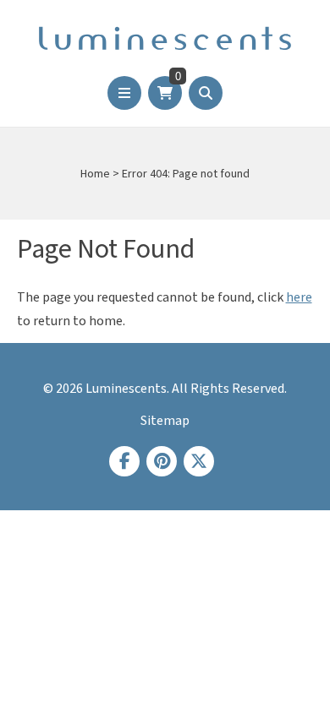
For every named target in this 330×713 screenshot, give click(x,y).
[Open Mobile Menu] (124, 93)
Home (95, 174)
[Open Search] (206, 93)
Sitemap (165, 420)
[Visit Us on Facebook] (124, 461)
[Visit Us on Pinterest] (161, 461)
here (299, 297)
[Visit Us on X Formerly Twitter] (199, 461)
